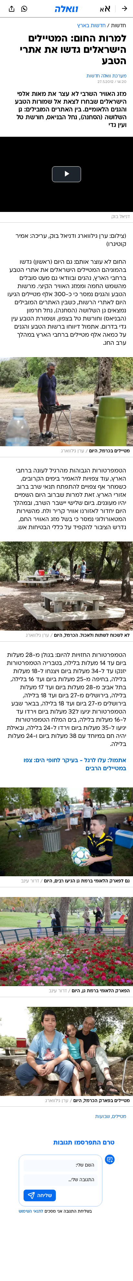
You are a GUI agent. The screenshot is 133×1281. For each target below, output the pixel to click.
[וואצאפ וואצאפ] (24, 9)
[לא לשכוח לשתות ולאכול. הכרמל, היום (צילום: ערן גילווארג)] (66, 592)
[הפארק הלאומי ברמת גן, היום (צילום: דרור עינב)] (66, 947)
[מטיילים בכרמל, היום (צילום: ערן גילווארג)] (66, 407)
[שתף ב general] (11, 8)
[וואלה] (66, 9)
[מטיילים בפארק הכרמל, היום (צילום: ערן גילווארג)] (66, 1057)
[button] (105, 9)
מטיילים (119, 1117)
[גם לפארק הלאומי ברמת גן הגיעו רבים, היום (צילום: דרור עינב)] (66, 837)
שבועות (102, 1117)
